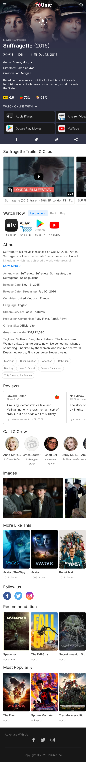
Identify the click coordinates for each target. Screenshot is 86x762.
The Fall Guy (39, 654)
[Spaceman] (16, 631)
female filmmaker (51, 368)
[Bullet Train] (72, 549)
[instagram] (30, 598)
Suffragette (19, 39)
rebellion (63, 360)
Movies (7, 39)
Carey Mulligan (70, 454)
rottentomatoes (18, 419)
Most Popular (15, 667)
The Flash (9, 715)
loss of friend (27, 368)
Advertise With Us (16, 734)
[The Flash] (16, 692)
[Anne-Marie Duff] (12, 443)
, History (26, 62)
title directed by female (18, 375)
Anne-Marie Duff (12, 454)
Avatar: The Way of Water (16, 572)
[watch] (43, 21)
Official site (27, 325)
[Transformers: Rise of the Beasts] (72, 692)
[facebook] (7, 598)
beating (8, 368)
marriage (9, 360)
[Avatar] (44, 549)
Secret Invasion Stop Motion (72, 654)
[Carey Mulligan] (70, 443)
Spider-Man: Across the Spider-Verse (44, 715)
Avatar (35, 572)
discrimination (28, 360)
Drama (17, 62)
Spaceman (10, 654)
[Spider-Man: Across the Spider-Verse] (44, 692)
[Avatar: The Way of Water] (16, 549)
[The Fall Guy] (44, 631)
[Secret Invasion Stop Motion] (72, 631)
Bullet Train (67, 572)
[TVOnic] (43, 5)
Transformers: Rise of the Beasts (72, 715)
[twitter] (18, 598)
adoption (47, 360)
